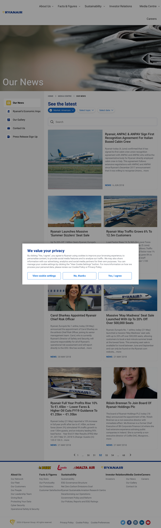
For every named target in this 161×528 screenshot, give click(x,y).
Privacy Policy (94, 267)
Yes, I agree (115, 275)
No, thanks (80, 275)
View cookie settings (44, 275)
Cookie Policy (78, 267)
